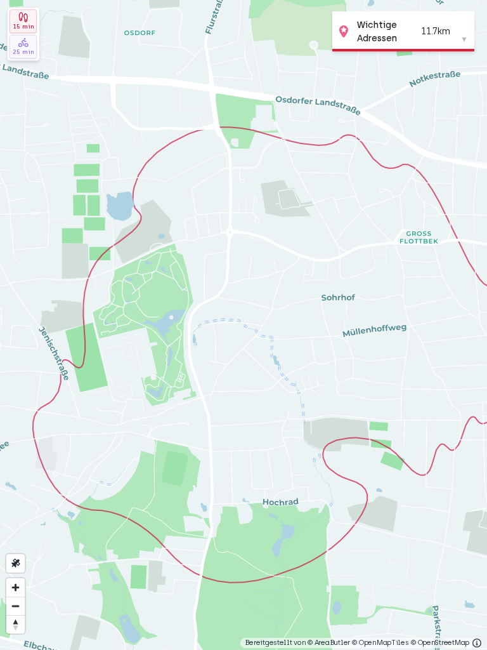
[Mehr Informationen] (476, 643)
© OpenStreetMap (440, 643)
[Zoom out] (15, 606)
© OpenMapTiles (380, 643)
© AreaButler (329, 643)
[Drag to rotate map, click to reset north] (15, 624)
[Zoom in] (15, 587)
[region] (243, 325)
